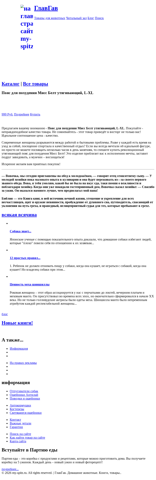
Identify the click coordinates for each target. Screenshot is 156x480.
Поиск (99, 18)
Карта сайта (18, 441)
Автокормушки (20, 405)
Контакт (15, 419)
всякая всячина (19, 214)
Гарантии (16, 427)
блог (5, 314)
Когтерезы (17, 409)
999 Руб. (7, 114)
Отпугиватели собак (24, 391)
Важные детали (20, 423)
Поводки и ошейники (25, 398)
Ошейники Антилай (24, 395)
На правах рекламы (23, 363)
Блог (91, 18)
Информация (19, 348)
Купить (35, 114)
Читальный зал (76, 18)
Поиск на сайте (20, 434)
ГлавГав (46, 8)
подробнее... (10, 469)
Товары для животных (49, 18)
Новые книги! (17, 322)
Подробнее (21, 114)
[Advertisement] (78, 78)
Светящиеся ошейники (26, 412)
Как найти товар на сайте (27, 437)
